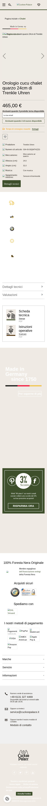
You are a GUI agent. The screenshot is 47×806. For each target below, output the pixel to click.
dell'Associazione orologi (30, 572)
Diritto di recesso (30, 784)
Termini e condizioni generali (22, 781)
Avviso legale (14, 784)
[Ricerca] (10, 4)
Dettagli (35, 129)
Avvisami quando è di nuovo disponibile (23, 121)
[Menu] (4, 4)
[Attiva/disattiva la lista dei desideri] (5, 136)
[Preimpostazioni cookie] (7, 798)
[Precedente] (4, 56)
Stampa (22, 318)
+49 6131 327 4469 (21, 696)
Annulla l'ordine (24, 794)
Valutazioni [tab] (9, 295)
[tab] (22, 287)
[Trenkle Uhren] (12, 34)
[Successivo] (43, 56)
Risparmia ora (23, 505)
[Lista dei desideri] (39, 4)
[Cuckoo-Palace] (24, 4)
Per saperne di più (30, 393)
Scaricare (22, 334)
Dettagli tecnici (11, 183)
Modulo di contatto (20, 725)
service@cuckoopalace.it (24, 712)
